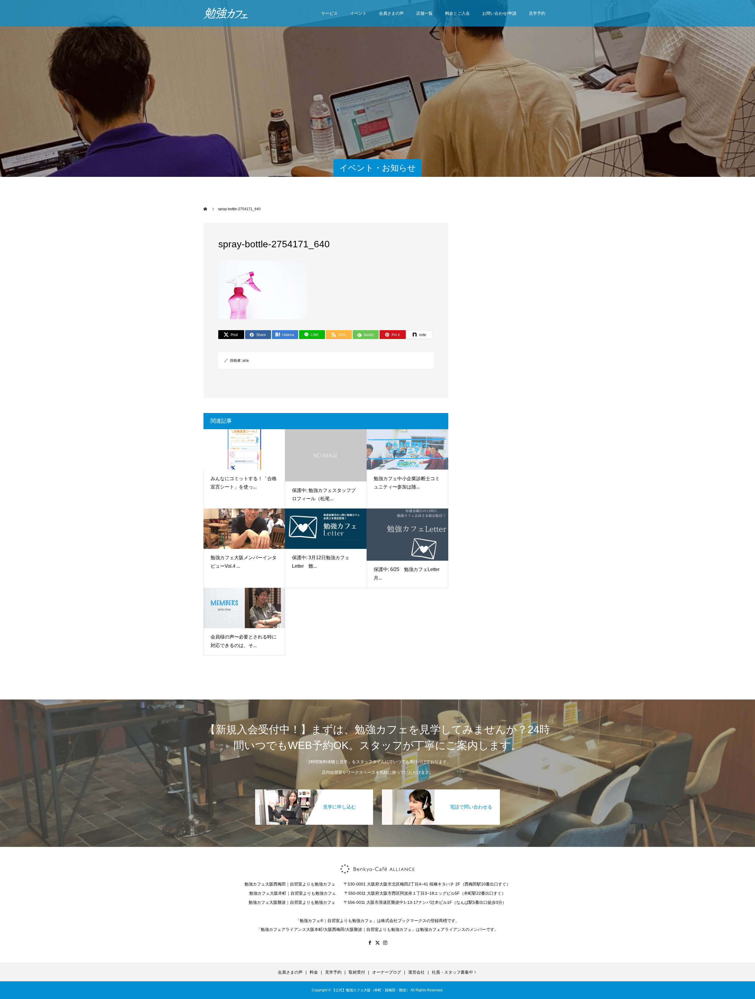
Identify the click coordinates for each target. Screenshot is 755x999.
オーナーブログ (386, 972)
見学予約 (537, 13)
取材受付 (357, 972)
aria (245, 360)
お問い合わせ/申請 (499, 13)
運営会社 (416, 972)
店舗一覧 (424, 13)
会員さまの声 (391, 13)
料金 (314, 972)
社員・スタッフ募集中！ (454, 972)
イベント (358, 13)
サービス (329, 13)
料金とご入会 (457, 13)
